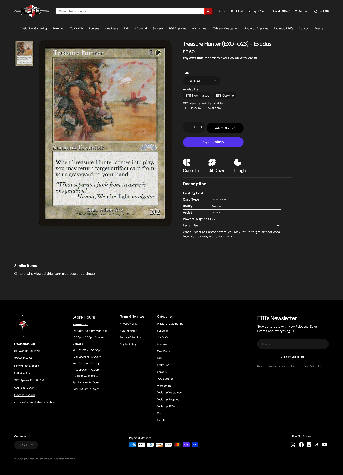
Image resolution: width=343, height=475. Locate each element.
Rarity (187, 206)
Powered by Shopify (66, 458)
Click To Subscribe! (293, 357)
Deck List (237, 11)
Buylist (222, 11)
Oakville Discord (24, 395)
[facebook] (301, 445)
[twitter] (293, 445)
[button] (302, 11)
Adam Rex (216, 212)
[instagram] (309, 445)
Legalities (190, 225)
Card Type (191, 199)
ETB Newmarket (197, 95)
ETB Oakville (225, 95)
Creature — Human (220, 199)
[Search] (208, 11)
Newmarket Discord (26, 365)
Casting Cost (193, 193)
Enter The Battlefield (38, 458)
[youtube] (325, 445)
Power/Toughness (197, 219)
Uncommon (216, 206)
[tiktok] (317, 445)
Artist (187, 212)
